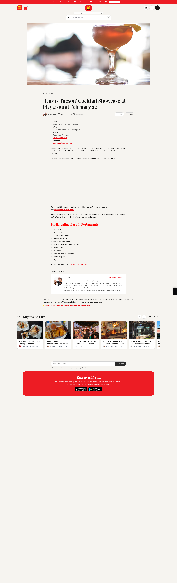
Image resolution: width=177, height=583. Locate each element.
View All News (153, 316)
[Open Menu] (157, 7)
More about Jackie (115, 277)
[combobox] (87, 18)
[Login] (151, 7)
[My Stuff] (146, 7)
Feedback (175, 291)
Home (45, 93)
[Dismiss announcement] (174, 2)
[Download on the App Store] (81, 389)
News (51, 93)
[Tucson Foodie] (88, 8)
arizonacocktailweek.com (62, 143)
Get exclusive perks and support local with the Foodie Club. (67, 305)
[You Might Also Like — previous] (139, 317)
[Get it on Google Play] (95, 389)
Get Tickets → (114, 2)
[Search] (108, 17)
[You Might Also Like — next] (144, 317)
